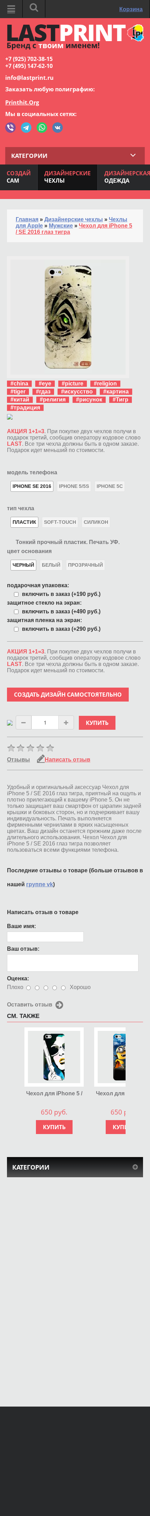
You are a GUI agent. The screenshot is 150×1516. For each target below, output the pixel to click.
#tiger (17, 392)
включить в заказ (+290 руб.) (61, 629)
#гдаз (43, 392)
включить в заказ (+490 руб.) (61, 611)
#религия (53, 400)
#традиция (25, 408)
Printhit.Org (22, 102)
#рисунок (89, 400)
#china (19, 383)
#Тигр (120, 400)
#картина (116, 392)
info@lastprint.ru (29, 78)
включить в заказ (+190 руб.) (61, 594)
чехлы (67, 176)
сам (19, 176)
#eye (45, 383)
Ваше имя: (21, 926)
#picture (72, 383)
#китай (19, 400)
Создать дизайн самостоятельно (68, 694)
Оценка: (18, 978)
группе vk (39, 884)
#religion (105, 383)
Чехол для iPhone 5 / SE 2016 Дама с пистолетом (54, 1093)
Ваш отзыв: (23, 949)
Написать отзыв (67, 760)
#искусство (77, 392)
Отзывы (18, 760)
